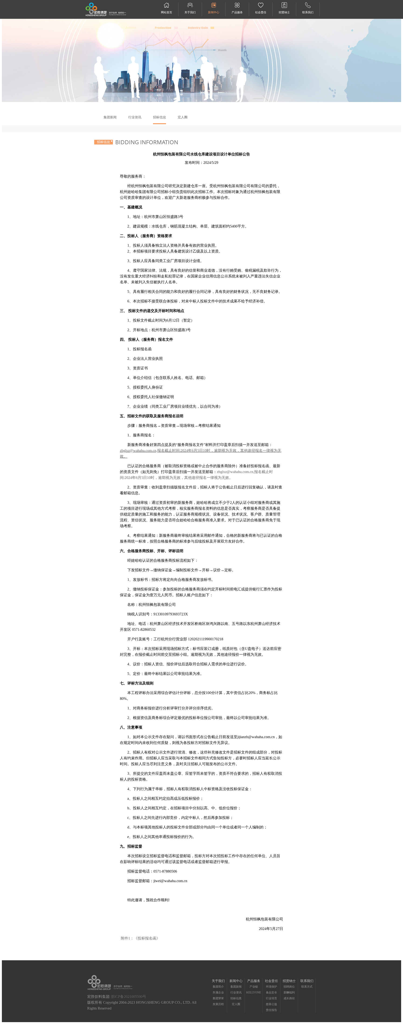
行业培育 (271, 998)
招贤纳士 (284, 12)
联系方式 (307, 986)
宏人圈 (183, 117)
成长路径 (289, 998)
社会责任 (260, 12)
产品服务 (237, 12)
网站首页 (166, 12)
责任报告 (271, 1010)
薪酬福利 (289, 992)
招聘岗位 (289, 986)
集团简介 (218, 986)
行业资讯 (134, 117)
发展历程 (218, 1004)
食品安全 (271, 992)
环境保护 (271, 986)
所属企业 (218, 992)
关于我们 (190, 12)
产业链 (254, 986)
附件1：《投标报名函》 (140, 938)
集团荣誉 (218, 998)
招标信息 (159, 117)
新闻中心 (213, 12)
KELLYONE (253, 992)
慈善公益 (271, 1004)
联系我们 (307, 12)
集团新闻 (110, 117)
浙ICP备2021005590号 (128, 997)
